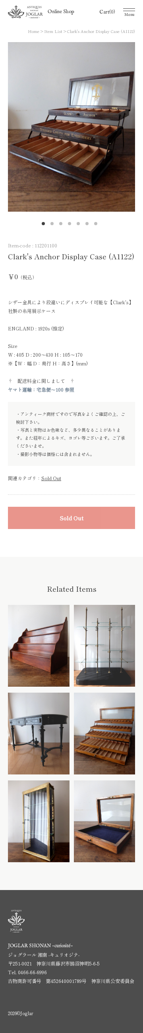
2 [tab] (54, 225)
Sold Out (51, 478)
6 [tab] (89, 225)
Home (33, 31)
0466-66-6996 (32, 972)
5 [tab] (80, 225)
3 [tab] (62, 225)
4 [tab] (71, 225)
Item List (53, 31)
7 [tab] (97, 225)
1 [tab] (45, 225)
